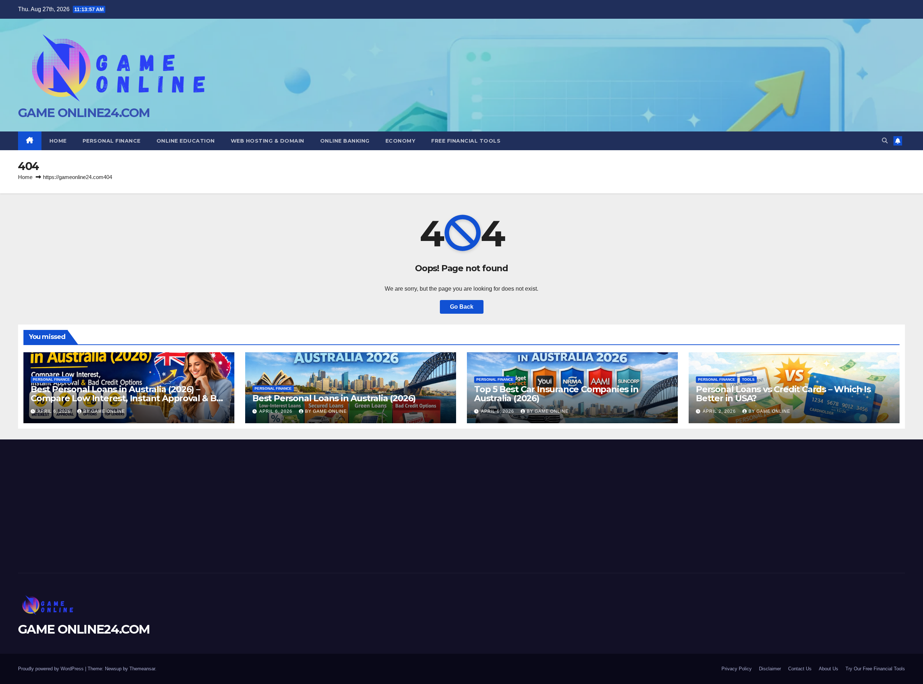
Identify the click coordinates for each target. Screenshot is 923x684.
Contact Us (800, 668)
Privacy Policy (736, 668)
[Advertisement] (162, 504)
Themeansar (142, 668)
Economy (400, 141)
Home (58, 141)
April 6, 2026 (54, 411)
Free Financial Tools (465, 141)
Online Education (185, 141)
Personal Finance (112, 141)
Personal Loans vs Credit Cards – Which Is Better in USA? (783, 393)
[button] (885, 141)
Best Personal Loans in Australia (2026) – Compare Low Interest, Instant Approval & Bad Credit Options (129, 398)
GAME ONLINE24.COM (84, 112)
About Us (828, 668)
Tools (748, 379)
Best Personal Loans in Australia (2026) (334, 398)
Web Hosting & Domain (267, 141)
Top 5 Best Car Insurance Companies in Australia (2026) (556, 393)
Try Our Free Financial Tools (875, 668)
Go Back (461, 307)
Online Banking (345, 141)
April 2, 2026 (720, 411)
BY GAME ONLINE (104, 411)
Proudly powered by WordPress (51, 668)
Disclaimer (770, 668)
